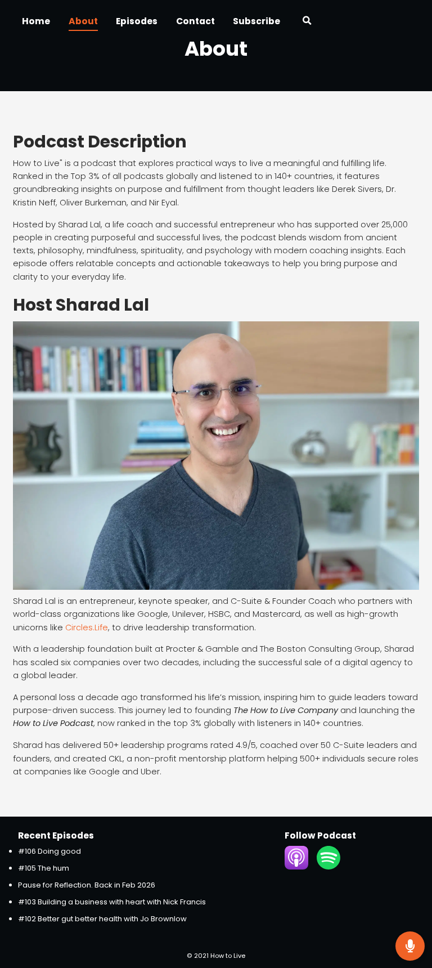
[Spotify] (328, 867)
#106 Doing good (49, 851)
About (83, 21)
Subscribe (256, 21)
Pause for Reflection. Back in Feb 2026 (86, 885)
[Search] (307, 22)
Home (36, 21)
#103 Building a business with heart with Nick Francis (112, 902)
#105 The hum (43, 868)
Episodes (137, 21)
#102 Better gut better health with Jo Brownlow (102, 918)
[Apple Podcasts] (296, 867)
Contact (195, 21)
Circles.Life (86, 627)
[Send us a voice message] (410, 946)
